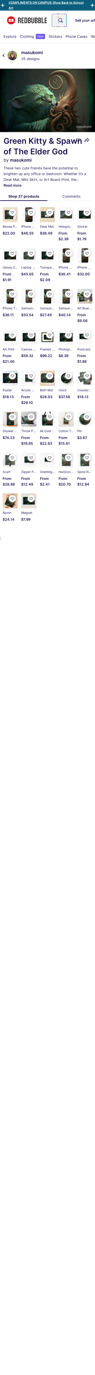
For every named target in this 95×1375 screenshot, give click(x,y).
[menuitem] (10, 36)
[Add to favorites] (78, 140)
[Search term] (60, 20)
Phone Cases (76, 36)
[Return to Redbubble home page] (27, 20)
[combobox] (59, 20)
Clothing (31, 36)
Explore (10, 36)
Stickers (55, 36)
